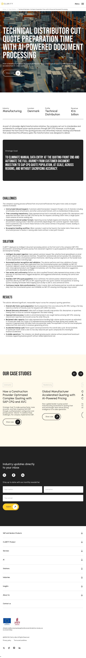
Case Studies (12, 9)
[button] (43, 533)
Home (4, 9)
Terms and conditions (20, 640)
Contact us (7, 604)
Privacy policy (7, 640)
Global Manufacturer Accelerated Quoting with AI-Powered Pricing (58, 395)
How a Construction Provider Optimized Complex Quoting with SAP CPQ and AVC (17, 396)
